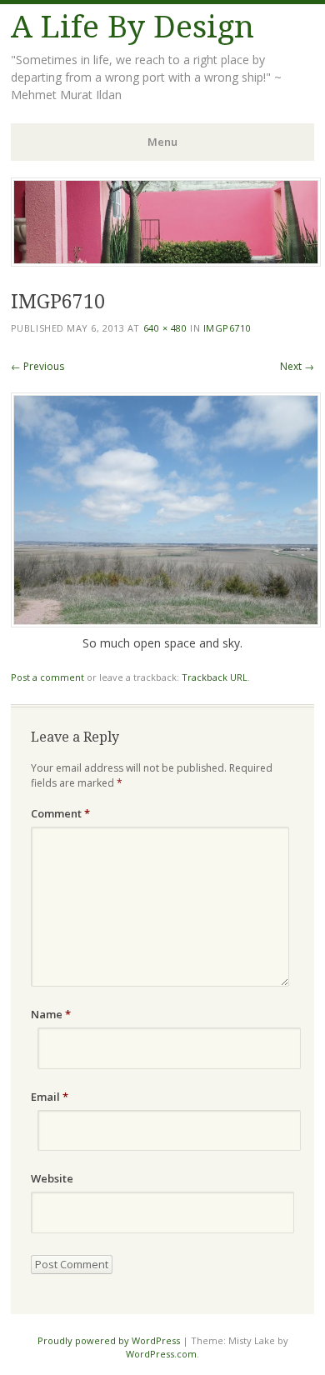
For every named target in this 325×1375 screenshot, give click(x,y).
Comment (60, 813)
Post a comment (47, 677)
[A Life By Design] (166, 261)
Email (49, 1096)
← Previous (37, 366)
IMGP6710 (227, 328)
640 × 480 (165, 328)
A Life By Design (132, 27)
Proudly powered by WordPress (109, 1340)
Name (51, 1014)
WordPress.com (161, 1354)
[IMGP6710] (166, 623)
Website (52, 1178)
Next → (297, 366)
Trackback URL (215, 677)
